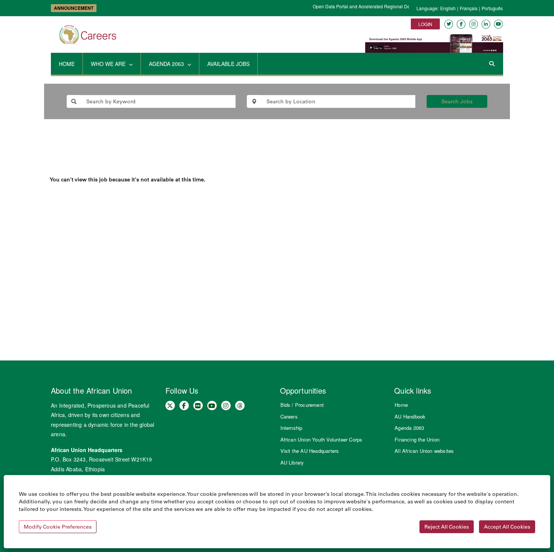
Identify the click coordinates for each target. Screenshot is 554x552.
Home (401, 404)
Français (468, 8)
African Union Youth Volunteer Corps (321, 439)
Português (492, 8)
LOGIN (425, 24)
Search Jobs (457, 101)
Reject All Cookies (446, 526)
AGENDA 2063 (167, 63)
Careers (289, 416)
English (448, 8)
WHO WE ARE (109, 63)
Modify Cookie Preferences (58, 526)
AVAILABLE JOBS (228, 63)
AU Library (292, 462)
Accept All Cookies (507, 526)
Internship (291, 427)
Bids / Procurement (302, 404)
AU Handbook (410, 416)
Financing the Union (417, 439)
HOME (67, 63)
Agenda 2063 (409, 427)
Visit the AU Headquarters (309, 450)
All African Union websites (424, 450)
